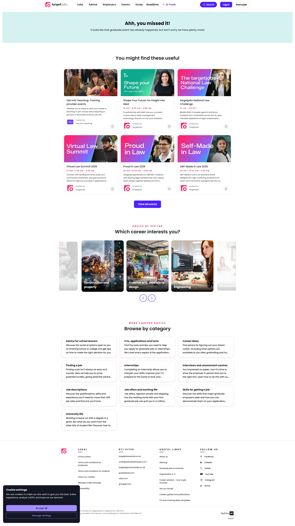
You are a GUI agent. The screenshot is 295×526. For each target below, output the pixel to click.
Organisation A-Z (167, 474)
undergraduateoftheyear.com (133, 462)
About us (163, 456)
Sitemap (163, 462)
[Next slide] (151, 298)
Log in (226, 4)
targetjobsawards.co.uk (130, 456)
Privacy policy (84, 456)
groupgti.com (125, 484)
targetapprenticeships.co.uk (132, 467)
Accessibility (84, 488)
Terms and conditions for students (94, 471)
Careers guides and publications (174, 494)
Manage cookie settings (89, 483)
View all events (147, 204)
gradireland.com (126, 473)
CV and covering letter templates (174, 500)
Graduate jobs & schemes (171, 468)
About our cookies (86, 477)
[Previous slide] (143, 298)
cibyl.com (123, 478)
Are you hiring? (166, 488)
